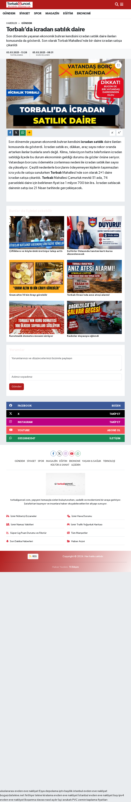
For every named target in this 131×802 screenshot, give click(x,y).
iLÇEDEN (75, 465)
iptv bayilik (65, 791)
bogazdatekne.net (12, 795)
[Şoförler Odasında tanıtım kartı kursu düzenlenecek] (94, 232)
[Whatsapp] (78, 453)
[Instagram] (65, 453)
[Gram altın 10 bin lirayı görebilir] (36, 276)
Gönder (17, 386)
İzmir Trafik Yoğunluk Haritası (86, 524)
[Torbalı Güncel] (19, 4)
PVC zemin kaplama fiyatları (89, 799)
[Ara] (117, 4)
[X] (59, 453)
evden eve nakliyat (66, 795)
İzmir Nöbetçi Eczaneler (24, 516)
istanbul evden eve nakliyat (90, 791)
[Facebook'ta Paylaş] (10, 133)
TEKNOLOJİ (109, 461)
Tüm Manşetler (79, 533)
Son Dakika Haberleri (21, 541)
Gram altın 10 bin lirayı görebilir (28, 295)
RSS (34, 556)
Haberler (11, 23)
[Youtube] (72, 453)
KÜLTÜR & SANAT (60, 465)
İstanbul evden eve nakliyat (95, 795)
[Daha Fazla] (29, 133)
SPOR (37, 13)
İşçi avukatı (65, 799)
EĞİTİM (68, 13)
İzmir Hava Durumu (82, 516)
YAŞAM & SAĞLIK (91, 461)
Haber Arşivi (78, 541)
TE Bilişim (74, 567)
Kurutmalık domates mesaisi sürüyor (31, 336)
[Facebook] (53, 453)
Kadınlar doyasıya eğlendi (83, 336)
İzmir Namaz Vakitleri (22, 524)
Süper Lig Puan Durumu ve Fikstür (28, 533)
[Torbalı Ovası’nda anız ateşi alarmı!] (94, 276)
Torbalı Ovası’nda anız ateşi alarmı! (88, 295)
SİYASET (24, 13)
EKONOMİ (84, 13)
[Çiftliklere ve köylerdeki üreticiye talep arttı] (36, 232)
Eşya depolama (48, 791)
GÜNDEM (9, 13)
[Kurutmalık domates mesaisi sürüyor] (36, 317)
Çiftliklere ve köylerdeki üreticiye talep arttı (35, 251)
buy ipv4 (118, 795)
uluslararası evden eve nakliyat (19, 791)
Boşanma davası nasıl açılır (40, 799)
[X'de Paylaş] (16, 133)
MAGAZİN (52, 13)
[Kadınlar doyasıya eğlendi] (94, 317)
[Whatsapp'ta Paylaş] (23, 133)
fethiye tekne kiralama (39, 795)
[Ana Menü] (121, 4)
